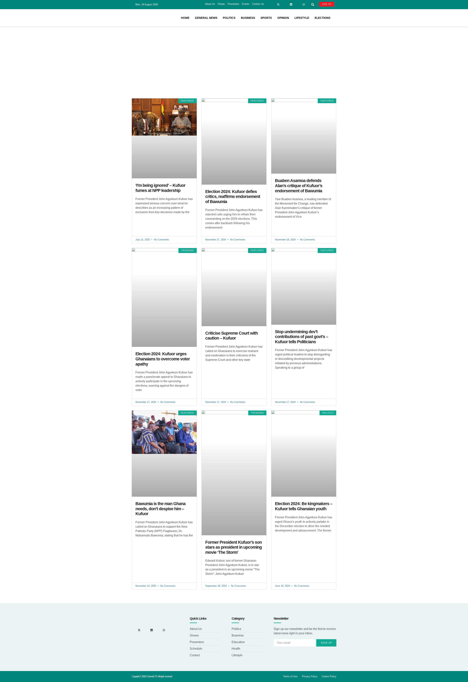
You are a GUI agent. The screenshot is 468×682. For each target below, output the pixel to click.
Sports (266, 17)
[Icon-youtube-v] (297, 4)
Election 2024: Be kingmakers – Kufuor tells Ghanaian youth (303, 506)
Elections (322, 17)
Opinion (283, 17)
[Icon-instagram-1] (284, 4)
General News (206, 17)
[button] (313, 4)
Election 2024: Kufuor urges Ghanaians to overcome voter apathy (162, 358)
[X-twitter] (278, 4)
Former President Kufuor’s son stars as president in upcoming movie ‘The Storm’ (233, 547)
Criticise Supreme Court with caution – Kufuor (231, 336)
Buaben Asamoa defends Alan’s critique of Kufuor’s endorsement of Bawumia (298, 185)
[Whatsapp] (303, 4)
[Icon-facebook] (271, 4)
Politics (229, 17)
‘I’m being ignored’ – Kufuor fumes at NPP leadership (160, 188)
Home (185, 17)
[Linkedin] (291, 4)
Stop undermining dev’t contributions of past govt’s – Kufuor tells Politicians (301, 336)
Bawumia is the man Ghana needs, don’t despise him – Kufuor (160, 508)
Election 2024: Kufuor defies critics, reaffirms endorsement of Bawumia (232, 196)
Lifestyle (302, 17)
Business (248, 17)
